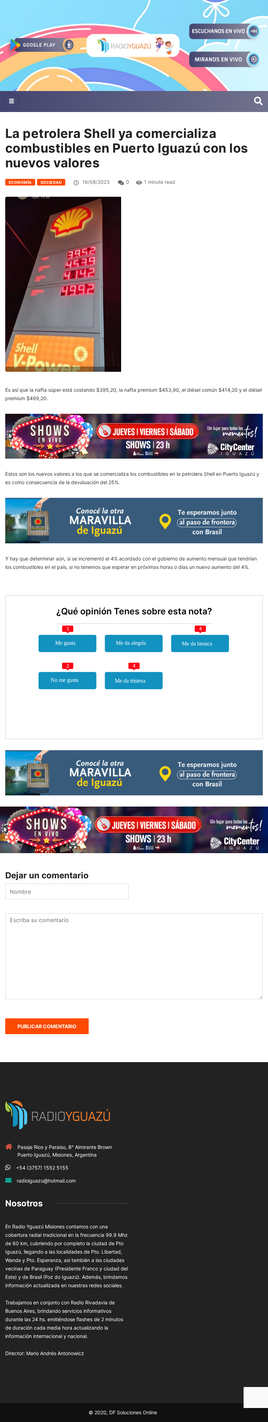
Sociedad (51, 182)
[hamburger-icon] (11, 102)
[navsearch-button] (258, 101)
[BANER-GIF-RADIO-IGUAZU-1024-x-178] (134, 436)
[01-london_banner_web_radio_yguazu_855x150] (134, 520)
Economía (20, 182)
